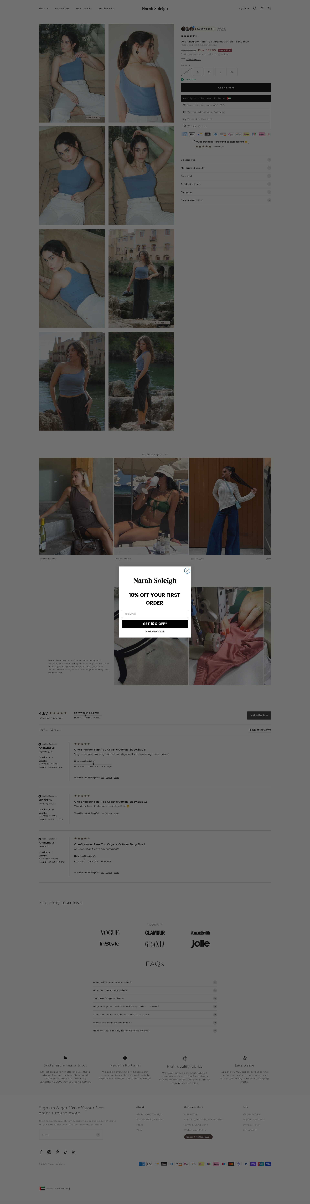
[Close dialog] (187, 570)
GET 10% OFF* (155, 623)
